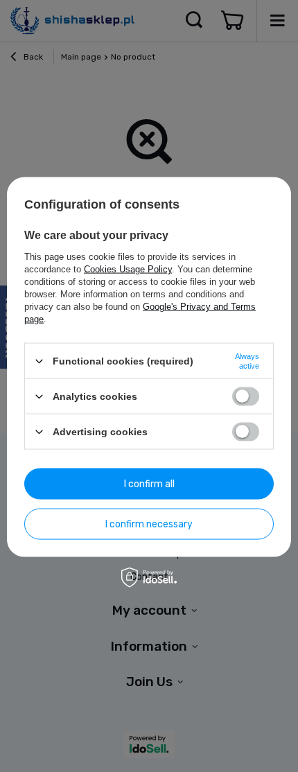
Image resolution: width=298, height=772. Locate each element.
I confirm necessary (149, 523)
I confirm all (149, 483)
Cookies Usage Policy (128, 269)
